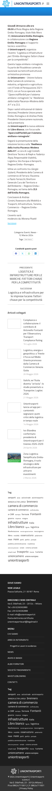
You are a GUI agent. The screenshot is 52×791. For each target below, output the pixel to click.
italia (31, 523)
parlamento (38, 535)
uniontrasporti (18, 560)
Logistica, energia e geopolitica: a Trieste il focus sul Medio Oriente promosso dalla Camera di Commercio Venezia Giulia (33, 360)
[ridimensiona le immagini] (14, 324)
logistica (35, 527)
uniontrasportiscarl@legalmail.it (23, 621)
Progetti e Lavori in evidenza (23, 646)
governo (11, 518)
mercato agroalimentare (26, 531)
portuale (33, 540)
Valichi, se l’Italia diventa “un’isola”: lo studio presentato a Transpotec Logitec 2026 (33, 387)
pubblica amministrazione (17, 543)
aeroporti (12, 497)
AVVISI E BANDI (15, 658)
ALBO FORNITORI (16, 664)
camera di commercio (23, 505)
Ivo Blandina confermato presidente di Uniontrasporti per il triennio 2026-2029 (33, 437)
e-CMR (11, 514)
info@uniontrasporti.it (25, 614)
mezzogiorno (39, 531)
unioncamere (16, 556)
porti (22, 539)
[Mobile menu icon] (48, 3)
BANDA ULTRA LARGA (17, 501)
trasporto (23, 552)
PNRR (16, 539)
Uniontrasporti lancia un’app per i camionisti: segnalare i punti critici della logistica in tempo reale (33, 412)
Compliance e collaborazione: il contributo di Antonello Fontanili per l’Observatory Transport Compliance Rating (33, 330)
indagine (25, 518)
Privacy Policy (26, 788)
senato (22, 548)
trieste (32, 552)
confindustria (34, 510)
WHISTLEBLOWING (17, 676)
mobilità (16, 535)
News (33, 232)
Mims (10, 535)
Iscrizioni (12, 223)
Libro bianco (28, 239)
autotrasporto (37, 497)
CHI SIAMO (13, 634)
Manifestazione (13, 531)
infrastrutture (18, 522)
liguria (27, 527)
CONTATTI (12, 682)
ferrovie (25, 514)
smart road (12, 552)
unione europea (31, 556)
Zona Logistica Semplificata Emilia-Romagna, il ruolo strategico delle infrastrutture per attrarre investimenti (33, 464)
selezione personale (13, 548)
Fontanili (35, 514)
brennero (32, 501)
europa (17, 514)
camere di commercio (18, 509)
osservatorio (27, 535)
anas (18, 497)
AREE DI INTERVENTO (18, 640)
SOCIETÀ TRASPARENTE (19, 670)
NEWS (11, 652)
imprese (18, 518)
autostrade (26, 497)
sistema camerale (31, 548)
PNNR (10, 539)
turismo (39, 552)
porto (27, 539)
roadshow (31, 543)
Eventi (27, 232)
